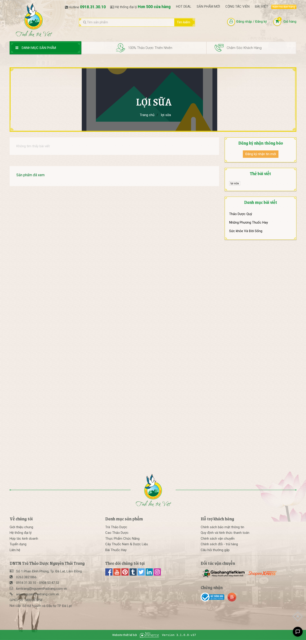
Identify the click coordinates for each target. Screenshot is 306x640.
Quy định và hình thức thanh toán (225, 533)
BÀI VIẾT (261, 6)
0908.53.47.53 (49, 583)
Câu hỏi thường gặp (215, 550)
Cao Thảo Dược (117, 533)
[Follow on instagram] (157, 574)
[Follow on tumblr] (133, 574)
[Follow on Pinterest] (125, 574)
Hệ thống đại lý (21, 533)
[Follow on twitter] (142, 574)
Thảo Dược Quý (240, 214)
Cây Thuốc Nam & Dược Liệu (126, 544)
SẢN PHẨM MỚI (208, 6)
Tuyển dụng (18, 544)
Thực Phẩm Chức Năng (122, 539)
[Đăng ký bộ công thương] (213, 597)
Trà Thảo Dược (116, 527)
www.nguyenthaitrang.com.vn (37, 594)
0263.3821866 (26, 577)
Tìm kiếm (183, 22)
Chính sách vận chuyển (218, 539)
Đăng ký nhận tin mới (260, 154)
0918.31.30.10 (93, 6)
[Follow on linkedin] (150, 574)
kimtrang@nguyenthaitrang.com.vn (41, 589)
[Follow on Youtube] (117, 574)
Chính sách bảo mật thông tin (222, 527)
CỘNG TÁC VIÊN (237, 6)
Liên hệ (15, 550)
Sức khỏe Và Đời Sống (245, 231)
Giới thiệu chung (21, 527)
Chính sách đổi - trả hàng (219, 544)
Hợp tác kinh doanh (24, 539)
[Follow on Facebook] (109, 574)
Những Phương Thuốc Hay (248, 222)
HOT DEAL (183, 6)
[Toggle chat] (298, 632)
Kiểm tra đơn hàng (284, 7)
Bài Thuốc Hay (116, 550)
